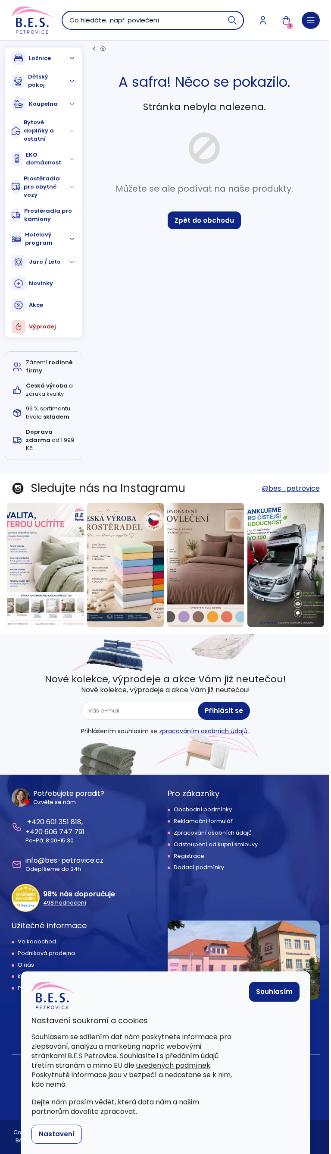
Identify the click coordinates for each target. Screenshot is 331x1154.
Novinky (41, 283)
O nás (26, 965)
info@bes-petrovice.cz (64, 860)
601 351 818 (63, 822)
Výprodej (42, 326)
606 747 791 (64, 832)
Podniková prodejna (46, 953)
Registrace (189, 856)
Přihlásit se (224, 710)
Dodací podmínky (199, 867)
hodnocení (64, 903)
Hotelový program (39, 238)
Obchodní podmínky (203, 809)
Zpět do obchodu (204, 220)
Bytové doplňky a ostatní (39, 130)
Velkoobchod (37, 942)
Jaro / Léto (45, 262)
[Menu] (311, 20)
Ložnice (40, 58)
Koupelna (43, 104)
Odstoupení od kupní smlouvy (216, 844)
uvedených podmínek (173, 1065)
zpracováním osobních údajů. (204, 731)
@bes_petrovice (291, 488)
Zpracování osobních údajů (213, 833)
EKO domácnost (43, 159)
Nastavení (57, 1133)
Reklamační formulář (203, 821)
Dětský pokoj (38, 81)
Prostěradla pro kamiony (48, 215)
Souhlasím (274, 991)
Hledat (233, 20)
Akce (36, 305)
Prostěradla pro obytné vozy (42, 186)
